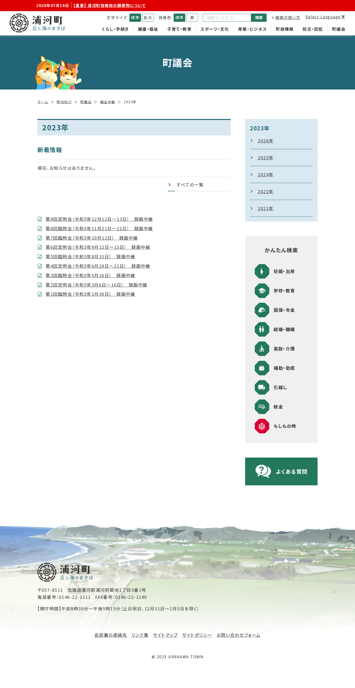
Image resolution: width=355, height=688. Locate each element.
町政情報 (285, 29)
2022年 (266, 191)
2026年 (266, 140)
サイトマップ (165, 635)
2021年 (266, 208)
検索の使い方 (287, 17)
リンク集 (140, 635)
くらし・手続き (115, 29)
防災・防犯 (313, 29)
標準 (135, 17)
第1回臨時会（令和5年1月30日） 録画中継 (90, 294)
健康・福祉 (148, 29)
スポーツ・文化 (214, 29)
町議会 (339, 29)
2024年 (266, 174)
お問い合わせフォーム (239, 635)
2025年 (266, 157)
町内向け (64, 101)
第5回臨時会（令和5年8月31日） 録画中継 (90, 256)
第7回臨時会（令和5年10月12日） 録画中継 (92, 238)
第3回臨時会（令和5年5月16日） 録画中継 (90, 275)
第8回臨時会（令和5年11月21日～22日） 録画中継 (99, 228)
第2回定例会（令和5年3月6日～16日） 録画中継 (97, 284)
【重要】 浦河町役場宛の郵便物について (109, 5)
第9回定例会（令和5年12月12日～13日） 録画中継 (99, 219)
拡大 (148, 17)
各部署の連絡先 (110, 635)
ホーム (42, 101)
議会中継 (107, 101)
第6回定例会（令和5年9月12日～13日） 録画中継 (98, 247)
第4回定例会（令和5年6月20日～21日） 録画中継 (98, 266)
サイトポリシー (197, 635)
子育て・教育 (179, 29)
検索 (259, 17)
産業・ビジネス (252, 29)
